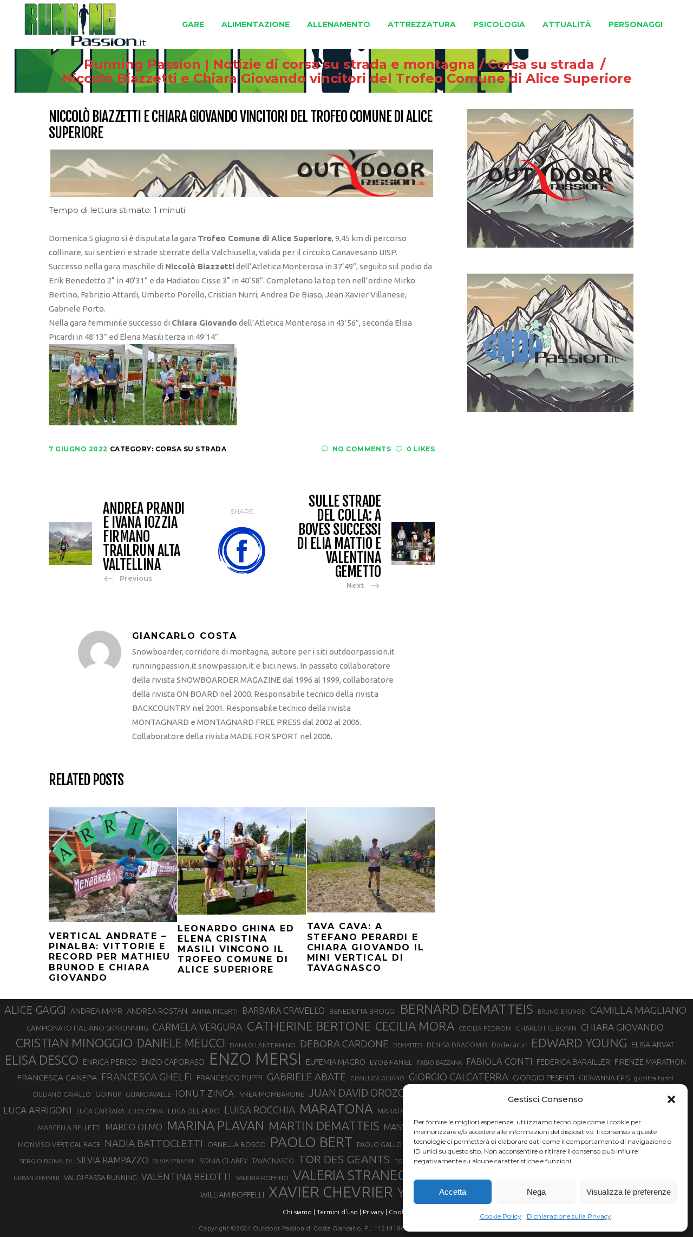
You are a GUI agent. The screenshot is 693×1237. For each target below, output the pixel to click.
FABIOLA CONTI (499, 1061)
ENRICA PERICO (110, 1062)
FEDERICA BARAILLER (573, 1061)
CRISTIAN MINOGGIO (74, 1042)
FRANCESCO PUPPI (230, 1077)
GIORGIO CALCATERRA (458, 1076)
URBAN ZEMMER (37, 1178)
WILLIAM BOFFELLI (232, 1194)
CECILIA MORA (414, 1026)
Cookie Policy (500, 1216)
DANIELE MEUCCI (181, 1043)
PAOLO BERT (311, 1142)
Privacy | (375, 1211)
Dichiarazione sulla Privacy (569, 1216)
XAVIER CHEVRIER (331, 1192)
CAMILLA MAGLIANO (638, 1010)
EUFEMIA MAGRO (335, 1061)
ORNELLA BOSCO (236, 1144)
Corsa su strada (541, 64)
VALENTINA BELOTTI (186, 1176)
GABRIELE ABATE (306, 1077)
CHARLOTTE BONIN (546, 1028)
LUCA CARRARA (100, 1111)
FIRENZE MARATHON (650, 1062)
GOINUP (108, 1094)
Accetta (452, 1191)
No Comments (361, 449)
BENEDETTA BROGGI (362, 1011)
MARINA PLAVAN (215, 1125)
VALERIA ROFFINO (262, 1177)
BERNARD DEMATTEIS (466, 1009)
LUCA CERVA (146, 1111)
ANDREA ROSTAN (157, 1010)
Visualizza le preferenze (628, 1191)
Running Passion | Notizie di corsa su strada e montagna (279, 64)
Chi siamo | (299, 1211)
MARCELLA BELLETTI (69, 1127)
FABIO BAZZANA (439, 1062)
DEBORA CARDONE (344, 1044)
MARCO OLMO (133, 1127)
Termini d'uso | (339, 1211)
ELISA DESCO (42, 1060)
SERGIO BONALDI (45, 1160)
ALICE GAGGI (35, 1009)
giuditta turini (654, 1078)
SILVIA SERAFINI (174, 1161)
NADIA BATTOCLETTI (153, 1143)
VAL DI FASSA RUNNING (100, 1177)
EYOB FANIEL (391, 1062)
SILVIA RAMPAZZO (112, 1160)
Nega (536, 1191)
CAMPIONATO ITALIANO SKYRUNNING (87, 1028)
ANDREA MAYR (96, 1011)
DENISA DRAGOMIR (457, 1044)
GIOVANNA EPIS (604, 1077)
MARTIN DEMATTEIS (324, 1125)
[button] (671, 1099)
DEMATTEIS (407, 1045)
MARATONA (336, 1109)
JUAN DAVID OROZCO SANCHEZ (384, 1093)
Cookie (399, 1211)
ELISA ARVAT (653, 1044)
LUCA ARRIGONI (37, 1110)
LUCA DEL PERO (194, 1110)
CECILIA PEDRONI (485, 1028)
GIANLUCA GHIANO (377, 1078)
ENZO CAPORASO (173, 1061)
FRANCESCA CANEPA (57, 1077)
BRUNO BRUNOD (562, 1011)
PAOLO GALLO (379, 1144)
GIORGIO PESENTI (543, 1077)
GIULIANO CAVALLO (61, 1094)
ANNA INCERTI (215, 1011)
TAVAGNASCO (273, 1160)
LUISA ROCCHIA (259, 1110)
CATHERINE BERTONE (309, 1026)
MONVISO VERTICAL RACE (59, 1144)
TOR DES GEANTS (344, 1158)
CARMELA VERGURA (198, 1026)
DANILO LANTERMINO (263, 1044)
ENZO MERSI (255, 1059)
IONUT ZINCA (204, 1093)
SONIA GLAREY (223, 1160)
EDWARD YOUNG (579, 1042)
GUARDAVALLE (148, 1094)
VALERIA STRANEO (350, 1175)
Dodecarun (509, 1044)
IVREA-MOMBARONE (271, 1094)
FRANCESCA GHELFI (146, 1077)
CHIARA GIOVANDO (622, 1027)
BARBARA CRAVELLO (283, 1010)
